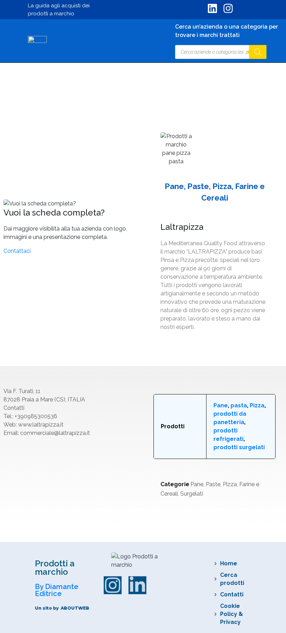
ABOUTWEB (75, 608)
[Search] (257, 52)
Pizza (257, 405)
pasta (239, 405)
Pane (220, 405)
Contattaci (17, 251)
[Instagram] (113, 585)
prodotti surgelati (239, 447)
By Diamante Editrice (56, 590)
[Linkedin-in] (137, 585)
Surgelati (191, 493)
